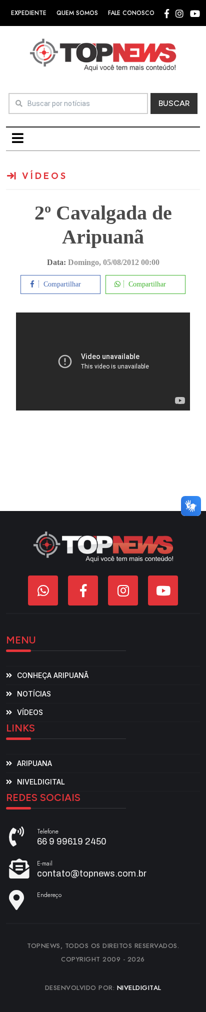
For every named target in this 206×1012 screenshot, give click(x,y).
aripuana (34, 763)
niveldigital (41, 782)
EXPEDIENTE (28, 13)
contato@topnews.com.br (91, 873)
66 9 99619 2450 (71, 841)
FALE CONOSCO (131, 13)
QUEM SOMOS (77, 13)
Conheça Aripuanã (52, 675)
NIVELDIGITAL (139, 987)
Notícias (34, 694)
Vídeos (30, 712)
